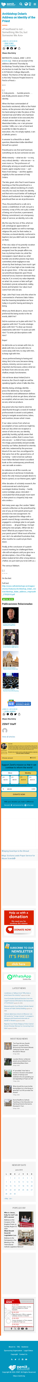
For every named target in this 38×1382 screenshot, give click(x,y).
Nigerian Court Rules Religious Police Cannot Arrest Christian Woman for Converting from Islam (19, 1026)
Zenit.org (6, 61)
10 (19, 1182)
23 (15, 1190)
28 (6, 1194)
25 (23, 1190)
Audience (24, 1347)
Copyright (14, 1354)
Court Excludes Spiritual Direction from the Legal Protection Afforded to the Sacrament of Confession (19, 1001)
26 (27, 1190)
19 (27, 1186)
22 (10, 1190)
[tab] (11, 1301)
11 (23, 1182)
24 (19, 1190)
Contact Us (23, 1354)
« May (6, 1198)
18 (23, 1186)
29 (10, 1194)
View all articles (8, 737)
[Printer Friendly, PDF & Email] (8, 599)
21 (6, 1190)
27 (32, 1190)
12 (27, 1182)
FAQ (18, 1347)
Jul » (10, 1198)
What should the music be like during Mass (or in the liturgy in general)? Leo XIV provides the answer (23, 1089)
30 (15, 1194)
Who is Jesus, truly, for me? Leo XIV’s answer (11, 1215)
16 (15, 1186)
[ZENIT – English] (10, 4)
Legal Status (28, 1351)
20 (32, 1186)
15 (10, 1186)
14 (6, 1186)
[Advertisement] (19, 835)
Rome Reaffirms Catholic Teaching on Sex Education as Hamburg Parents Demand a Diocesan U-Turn (23, 1103)
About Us (12, 1347)
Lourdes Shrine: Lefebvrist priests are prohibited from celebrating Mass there (22, 1061)
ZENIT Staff (9, 43)
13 (32, 1182)
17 (19, 1186)
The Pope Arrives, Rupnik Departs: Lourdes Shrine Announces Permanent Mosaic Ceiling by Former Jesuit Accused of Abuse (23, 1047)
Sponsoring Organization (13, 1351)
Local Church (10, 45)
